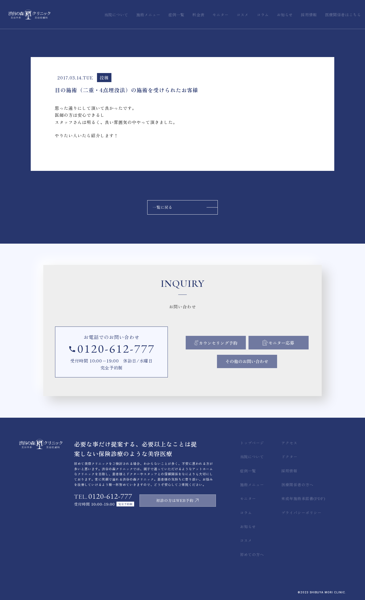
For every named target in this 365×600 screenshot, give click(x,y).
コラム (246, 512)
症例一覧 (248, 470)
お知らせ (248, 526)
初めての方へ (252, 554)
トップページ (252, 442)
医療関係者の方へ (297, 484)
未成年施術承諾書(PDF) (303, 498)
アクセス (289, 442)
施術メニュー (252, 484)
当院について (252, 456)
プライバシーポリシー (301, 512)
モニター (248, 498)
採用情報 (289, 470)
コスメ (246, 540)
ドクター (289, 456)
